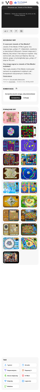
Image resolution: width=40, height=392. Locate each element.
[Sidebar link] (3, 3)
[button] (7, 76)
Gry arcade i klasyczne (17, 79)
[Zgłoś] (16, 31)
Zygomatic (12, 82)
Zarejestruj (15, 98)
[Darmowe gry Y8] (9, 2)
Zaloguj (26, 98)
